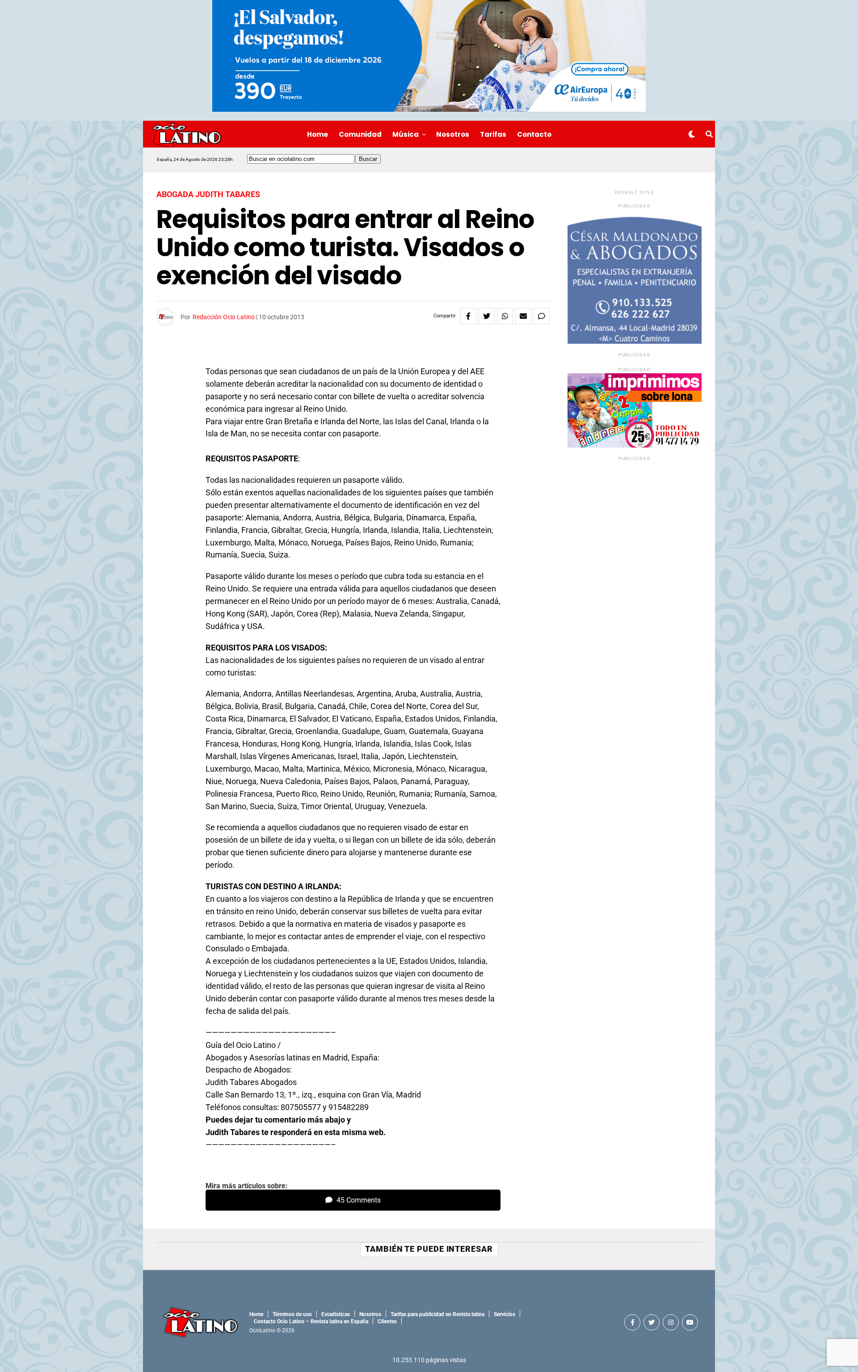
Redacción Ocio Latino (224, 317)
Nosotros (452, 134)
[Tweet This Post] (487, 316)
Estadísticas (335, 1314)
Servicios (504, 1314)
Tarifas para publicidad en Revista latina (437, 1314)
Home (317, 134)
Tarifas (493, 134)
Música (405, 134)
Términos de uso (292, 1314)
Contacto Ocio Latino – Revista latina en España (311, 1321)
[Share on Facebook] (468, 316)
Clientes (387, 1321)
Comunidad (360, 134)
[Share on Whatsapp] (505, 316)
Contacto (534, 134)
